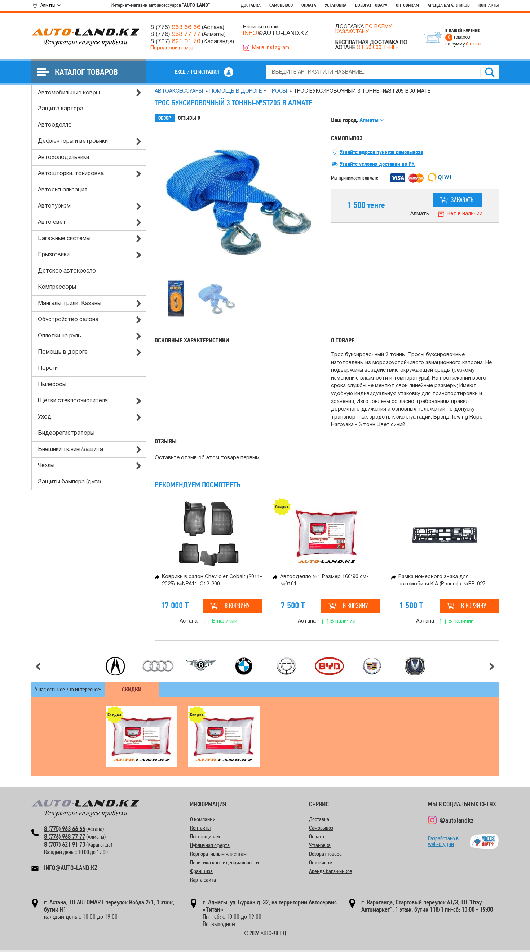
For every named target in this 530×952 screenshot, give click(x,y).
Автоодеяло (55, 125)
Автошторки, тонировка (71, 173)
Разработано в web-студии (443, 841)
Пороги (48, 368)
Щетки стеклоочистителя (73, 400)
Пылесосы (52, 384)
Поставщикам (205, 836)
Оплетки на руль (59, 335)
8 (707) (175, 41)
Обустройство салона (68, 319)
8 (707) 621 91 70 (64, 844)
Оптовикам (407, 5)
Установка (335, 5)
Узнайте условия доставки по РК (377, 164)
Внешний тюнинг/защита (70, 449)
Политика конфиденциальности (224, 862)
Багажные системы (64, 238)
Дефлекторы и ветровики (73, 141)
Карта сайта (203, 879)
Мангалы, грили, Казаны (69, 303)
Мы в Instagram (270, 47)
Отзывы (189, 118)
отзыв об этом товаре (210, 458)
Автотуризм (54, 206)
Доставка (251, 5)
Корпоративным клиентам (218, 853)
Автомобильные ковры (69, 93)
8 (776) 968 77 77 (64, 836)
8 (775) (175, 27)
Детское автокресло (67, 271)
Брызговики (54, 254)
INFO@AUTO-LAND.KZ (70, 868)
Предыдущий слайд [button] (38, 666)
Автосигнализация (62, 189)
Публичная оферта (210, 845)
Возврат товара (371, 5)
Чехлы (46, 465)
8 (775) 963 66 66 (64, 828)
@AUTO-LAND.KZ (276, 33)
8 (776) (175, 34)
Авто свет (52, 222)
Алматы (48, 5)
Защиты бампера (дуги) (69, 481)
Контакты (488, 5)
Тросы (277, 91)
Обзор (164, 118)
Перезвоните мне (172, 48)
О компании (203, 819)
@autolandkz (456, 820)
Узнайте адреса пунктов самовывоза (381, 152)
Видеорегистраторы (66, 433)
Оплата (308, 5)
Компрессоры (57, 287)
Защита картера (60, 108)
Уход (45, 417)
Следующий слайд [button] (491, 666)
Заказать (462, 200)
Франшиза (201, 871)
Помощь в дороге (63, 352)
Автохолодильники (63, 157)
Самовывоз (281, 5)
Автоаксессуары (179, 91)
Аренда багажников (449, 5)
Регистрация (205, 72)
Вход (180, 72)
